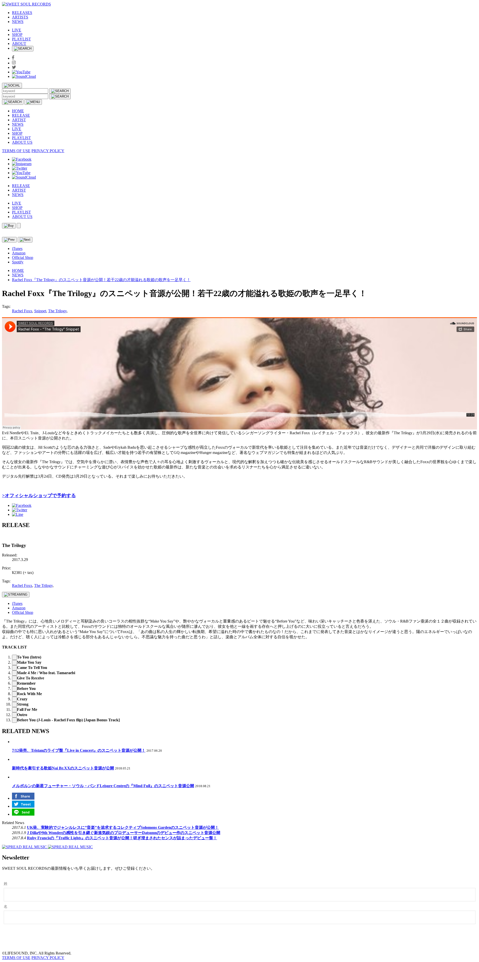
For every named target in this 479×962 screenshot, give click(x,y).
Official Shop (22, 257)
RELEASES (22, 12)
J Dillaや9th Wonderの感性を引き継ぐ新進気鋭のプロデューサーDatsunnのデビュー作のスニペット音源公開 (123, 833)
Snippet (40, 311)
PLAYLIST (21, 39)
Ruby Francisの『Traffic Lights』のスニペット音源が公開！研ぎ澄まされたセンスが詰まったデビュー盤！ (122, 838)
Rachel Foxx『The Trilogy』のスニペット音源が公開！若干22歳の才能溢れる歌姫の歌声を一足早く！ (101, 280)
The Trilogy (57, 311)
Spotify (17, 262)
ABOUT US (22, 142)
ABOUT (19, 43)
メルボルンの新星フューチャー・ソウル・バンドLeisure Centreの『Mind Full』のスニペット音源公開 (103, 786)
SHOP (17, 34)
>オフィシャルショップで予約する (39, 495)
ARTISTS (20, 17)
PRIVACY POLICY (47, 151)
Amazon (18, 253)
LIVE (16, 30)
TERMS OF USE (16, 151)
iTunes (17, 248)
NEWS (17, 21)
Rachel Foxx (22, 311)
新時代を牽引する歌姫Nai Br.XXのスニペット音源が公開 (63, 768)
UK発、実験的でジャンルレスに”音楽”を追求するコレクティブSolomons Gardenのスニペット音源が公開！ (123, 827)
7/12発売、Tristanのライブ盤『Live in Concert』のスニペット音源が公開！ (78, 750)
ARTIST (19, 120)
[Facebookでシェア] (21, 505)
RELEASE (21, 115)
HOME (18, 111)
